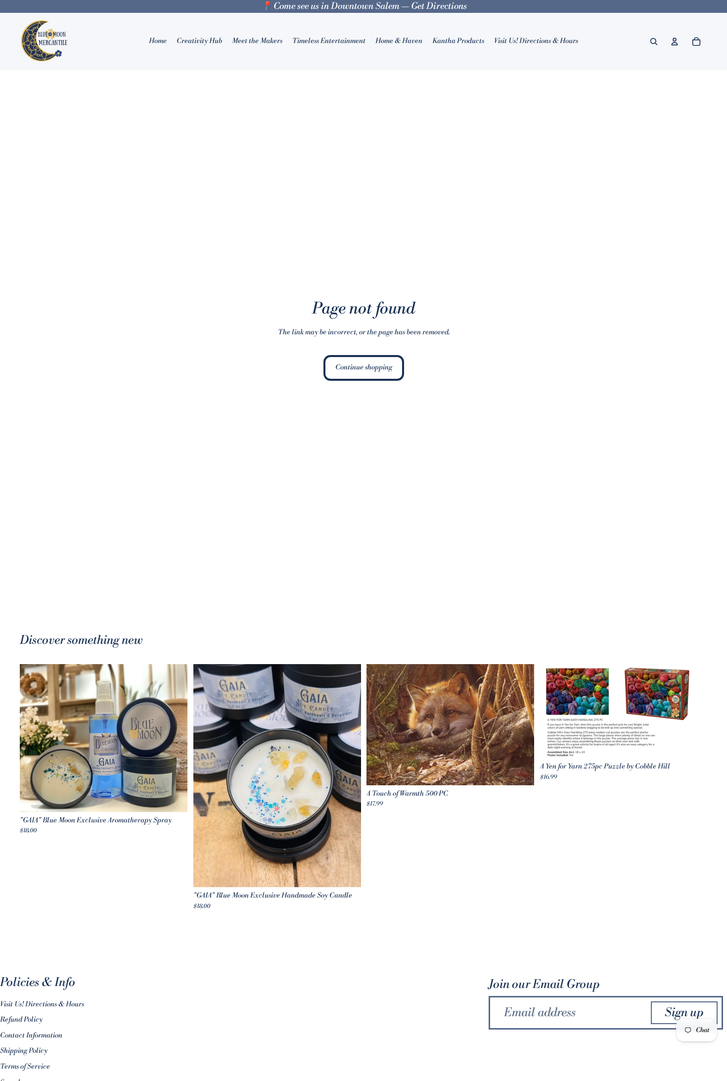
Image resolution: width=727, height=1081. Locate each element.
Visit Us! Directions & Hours (42, 1004)
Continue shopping (363, 367)
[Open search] (654, 41)
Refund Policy (21, 1019)
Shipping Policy (23, 1050)
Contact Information (31, 1035)
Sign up (684, 1012)
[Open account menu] (674, 41)
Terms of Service (25, 1066)
